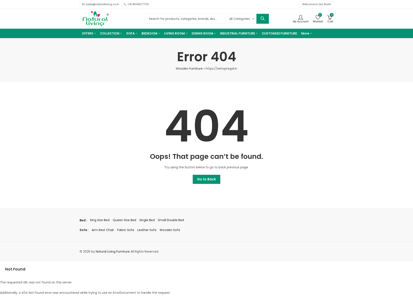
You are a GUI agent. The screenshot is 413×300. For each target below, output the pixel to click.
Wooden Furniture (189, 68)
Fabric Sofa (125, 230)
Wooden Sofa (170, 230)
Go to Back (206, 179)
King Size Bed (99, 220)
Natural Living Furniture (113, 251)
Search (262, 19)
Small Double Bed (171, 220)
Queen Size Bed (124, 220)
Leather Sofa (146, 230)
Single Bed (147, 220)
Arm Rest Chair (103, 230)
